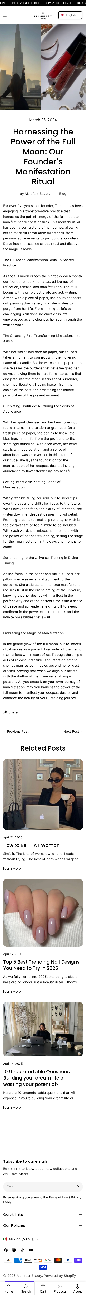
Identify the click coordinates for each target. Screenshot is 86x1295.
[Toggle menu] (5, 15)
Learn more (12, 868)
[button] (70, 15)
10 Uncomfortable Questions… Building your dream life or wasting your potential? (38, 1078)
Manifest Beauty (29, 1276)
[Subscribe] (78, 1186)
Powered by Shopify (60, 1276)
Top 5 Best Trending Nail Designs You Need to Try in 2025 (41, 965)
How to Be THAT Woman (31, 845)
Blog (62, 194)
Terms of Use (58, 1197)
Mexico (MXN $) (22, 1239)
